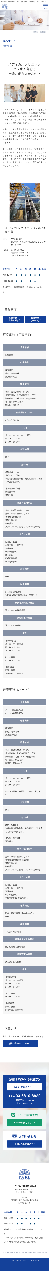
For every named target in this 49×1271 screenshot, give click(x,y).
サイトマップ (34, 1260)
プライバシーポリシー (18, 1260)
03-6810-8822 (17, 250)
